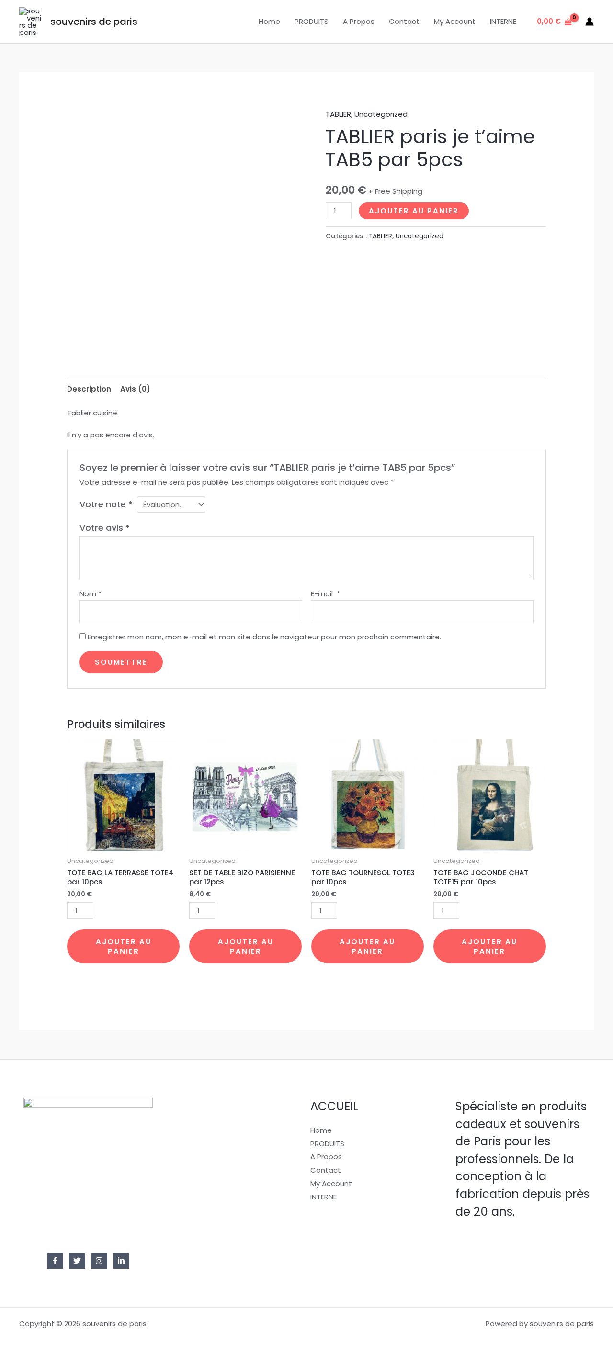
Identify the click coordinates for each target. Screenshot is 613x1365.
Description (89, 389)
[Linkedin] (121, 1261)
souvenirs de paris (93, 21)
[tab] (89, 389)
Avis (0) (135, 389)
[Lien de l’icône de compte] (589, 21)
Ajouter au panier (414, 211)
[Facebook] (55, 1261)
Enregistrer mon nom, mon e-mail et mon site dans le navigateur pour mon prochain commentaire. (264, 637)
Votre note (106, 504)
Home (269, 21)
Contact (404, 21)
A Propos (359, 21)
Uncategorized (381, 114)
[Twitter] (77, 1261)
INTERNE (503, 21)
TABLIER (338, 114)
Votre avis (104, 528)
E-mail (325, 594)
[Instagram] (99, 1261)
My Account (455, 21)
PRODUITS (312, 21)
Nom (90, 594)
